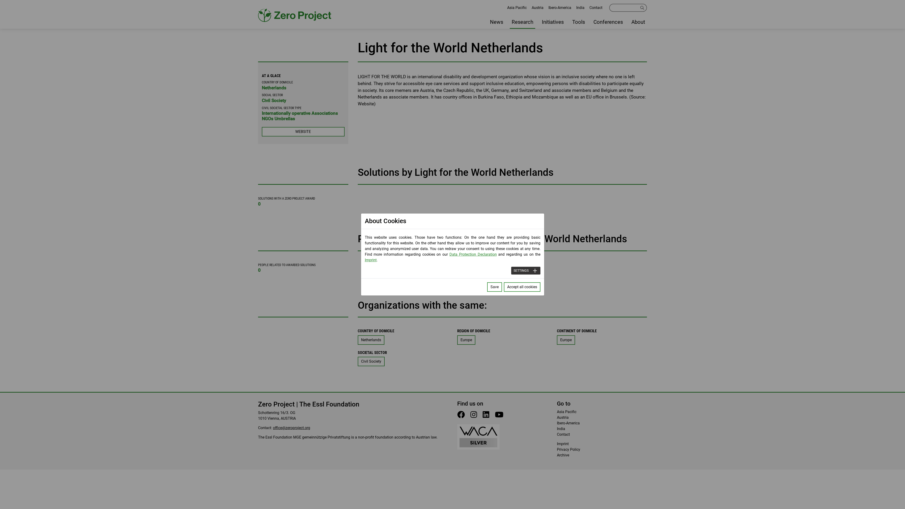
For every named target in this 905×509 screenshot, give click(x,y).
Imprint (371, 260)
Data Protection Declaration (473, 254)
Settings (521, 270)
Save (494, 287)
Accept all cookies (522, 287)
